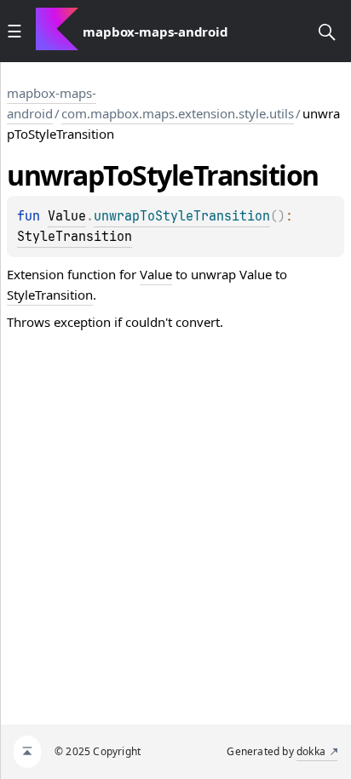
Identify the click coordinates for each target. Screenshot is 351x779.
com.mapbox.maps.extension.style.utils (177, 113)
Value (67, 216)
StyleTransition (74, 236)
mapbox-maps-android (51, 103)
